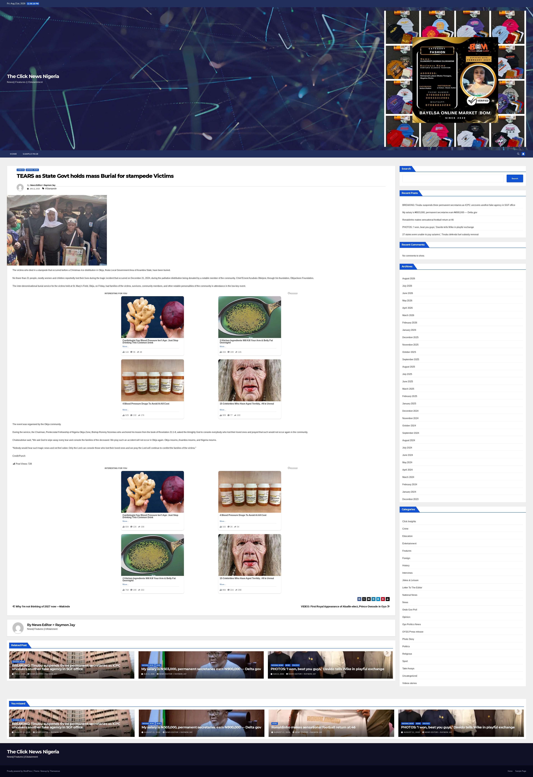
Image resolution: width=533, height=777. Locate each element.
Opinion (406, 617)
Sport (405, 661)
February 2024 (409, 484)
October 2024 (409, 425)
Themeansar (55, 771)
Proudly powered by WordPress (20, 771)
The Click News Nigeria (33, 76)
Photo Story (408, 639)
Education (407, 536)
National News (32, 170)
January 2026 (409, 330)
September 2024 (410, 433)
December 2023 (410, 499)
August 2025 (408, 367)
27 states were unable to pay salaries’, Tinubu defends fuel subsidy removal (440, 234)
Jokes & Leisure (410, 580)
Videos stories (409, 683)
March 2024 (408, 477)
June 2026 (407, 293)
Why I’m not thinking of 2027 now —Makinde (42, 606)
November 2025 (410, 345)
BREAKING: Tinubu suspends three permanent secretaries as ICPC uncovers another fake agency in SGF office (66, 667)
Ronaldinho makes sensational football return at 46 (428, 220)
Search (406, 168)
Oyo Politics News (411, 624)
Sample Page (30, 154)
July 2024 (407, 448)
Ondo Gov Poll (409, 609)
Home (13, 154)
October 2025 (409, 352)
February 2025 (409, 396)
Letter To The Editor (412, 587)
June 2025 (407, 381)
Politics (295, 665)
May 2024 (407, 462)
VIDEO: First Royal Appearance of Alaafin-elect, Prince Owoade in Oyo (344, 606)
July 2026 (407, 286)
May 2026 (407, 300)
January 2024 (409, 492)
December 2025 (410, 337)
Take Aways (408, 668)
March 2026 (408, 315)
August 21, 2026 (22, 732)
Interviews (407, 573)
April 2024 (407, 470)
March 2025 (408, 389)
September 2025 (410, 359)
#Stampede (51, 188)
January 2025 (409, 403)
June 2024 (407, 455)
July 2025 (407, 374)
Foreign (20, 170)
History (405, 565)
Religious (407, 654)
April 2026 (407, 308)
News (158, 665)
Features (406, 551)
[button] (518, 154)
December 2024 (410, 411)
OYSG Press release (412, 632)
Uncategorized (409, 676)
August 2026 (408, 278)
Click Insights (409, 521)
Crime (405, 529)
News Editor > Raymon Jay (42, 185)
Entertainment (409, 543)
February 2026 (409, 322)
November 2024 (410, 418)
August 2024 (408, 440)
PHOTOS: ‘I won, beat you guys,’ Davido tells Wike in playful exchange (327, 669)
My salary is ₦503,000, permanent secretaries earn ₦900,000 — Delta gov (201, 669)
